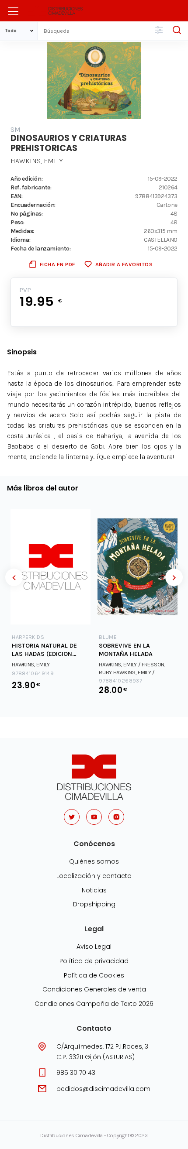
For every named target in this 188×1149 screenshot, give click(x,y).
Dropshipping (94, 904)
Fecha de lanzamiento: (40, 248)
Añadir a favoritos (124, 264)
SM (15, 129)
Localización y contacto (94, 875)
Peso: (17, 222)
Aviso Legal (94, 946)
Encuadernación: (33, 204)
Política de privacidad (94, 961)
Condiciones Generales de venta (94, 989)
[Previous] (14, 577)
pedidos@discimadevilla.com (103, 1088)
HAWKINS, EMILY (36, 161)
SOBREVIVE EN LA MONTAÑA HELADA (126, 650)
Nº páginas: (26, 213)
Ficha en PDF (57, 264)
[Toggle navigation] (13, 11)
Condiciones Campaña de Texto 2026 (94, 1003)
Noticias (94, 890)
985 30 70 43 (75, 1072)
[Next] (174, 577)
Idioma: (20, 239)
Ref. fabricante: (31, 187)
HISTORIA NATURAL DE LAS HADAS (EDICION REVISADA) (44, 650)
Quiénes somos (94, 861)
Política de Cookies (94, 975)
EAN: (16, 195)
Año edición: (26, 178)
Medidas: (22, 230)
